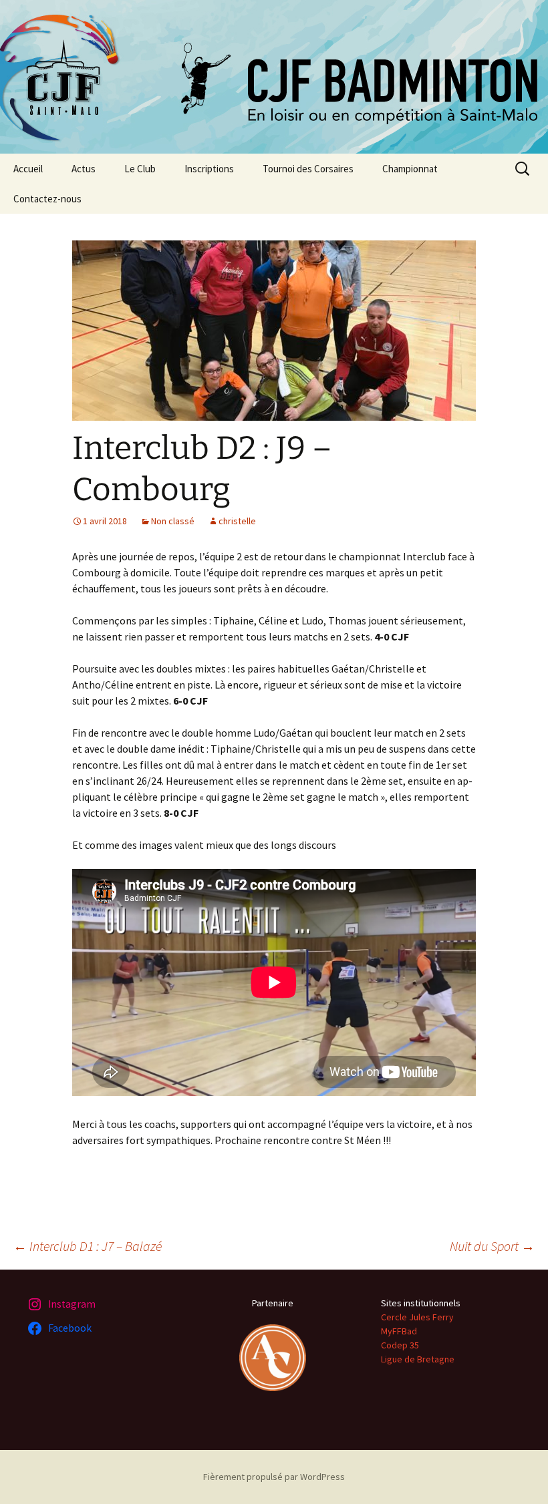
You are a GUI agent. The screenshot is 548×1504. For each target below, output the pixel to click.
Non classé (172, 521)
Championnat (410, 168)
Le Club (140, 168)
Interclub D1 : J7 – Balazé (87, 1246)
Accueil (28, 168)
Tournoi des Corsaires (308, 168)
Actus (84, 168)
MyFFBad (399, 1331)
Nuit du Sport (492, 1246)
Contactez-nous (47, 198)
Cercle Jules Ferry (417, 1317)
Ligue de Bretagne (417, 1359)
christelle (237, 521)
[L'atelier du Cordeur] (272, 1356)
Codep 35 (400, 1345)
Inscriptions (209, 168)
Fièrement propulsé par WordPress (274, 1477)
